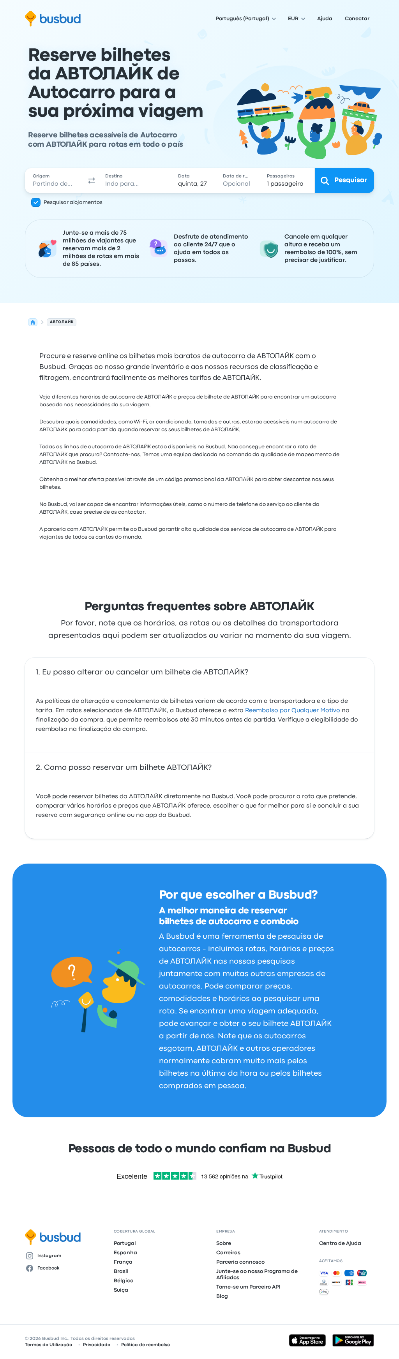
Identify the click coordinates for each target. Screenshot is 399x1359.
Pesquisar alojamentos (73, 202)
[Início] (32, 322)
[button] (91, 180)
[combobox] (55, 180)
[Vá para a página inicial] (53, 18)
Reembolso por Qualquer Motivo (292, 710)
